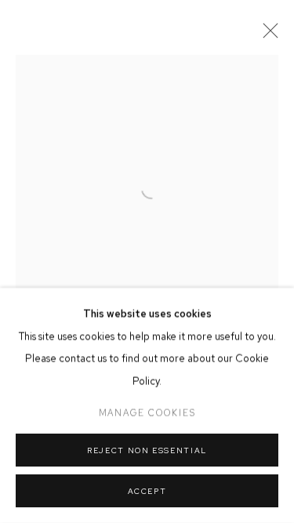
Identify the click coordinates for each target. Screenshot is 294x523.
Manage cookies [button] (147, 413)
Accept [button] (147, 491)
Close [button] (266, 35)
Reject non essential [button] (147, 450)
